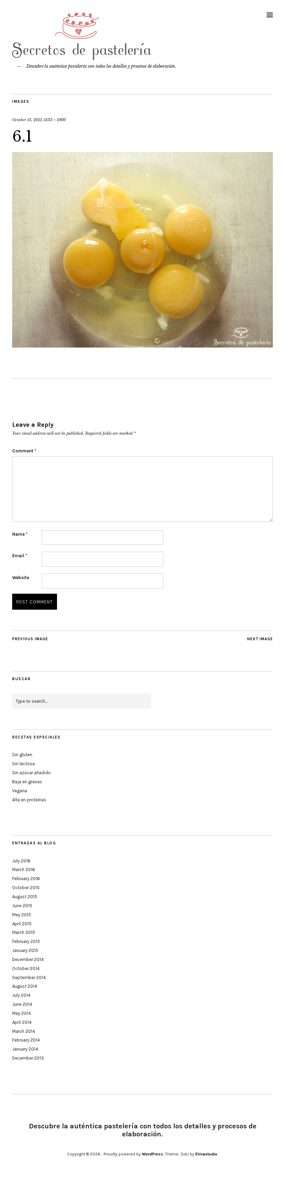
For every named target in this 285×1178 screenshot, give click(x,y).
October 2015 (26, 887)
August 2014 (24, 986)
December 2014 (28, 959)
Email (19, 555)
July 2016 (21, 860)
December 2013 (28, 1058)
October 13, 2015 (27, 119)
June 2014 (22, 1004)
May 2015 (21, 914)
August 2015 (24, 896)
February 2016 (26, 878)
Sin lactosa (23, 763)
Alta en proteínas (29, 799)
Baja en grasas (27, 781)
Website (20, 577)
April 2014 (22, 1022)
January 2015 (25, 950)
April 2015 (22, 923)
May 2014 (21, 1013)
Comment (24, 450)
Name (19, 534)
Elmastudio (206, 1154)
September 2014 (29, 977)
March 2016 (23, 869)
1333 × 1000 (54, 119)
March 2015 (23, 932)
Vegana (19, 790)
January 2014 (25, 1049)
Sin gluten (22, 754)
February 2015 (26, 941)
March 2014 (23, 1031)
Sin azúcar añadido (31, 772)
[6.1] (142, 345)
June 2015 (22, 905)
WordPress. (153, 1154)
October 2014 (26, 968)
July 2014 (21, 995)
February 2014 (26, 1040)
